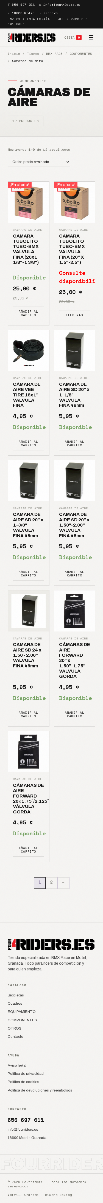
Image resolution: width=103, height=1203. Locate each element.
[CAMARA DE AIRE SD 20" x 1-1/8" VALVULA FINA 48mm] (74, 350)
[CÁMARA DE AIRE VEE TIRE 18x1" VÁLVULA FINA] (28, 350)
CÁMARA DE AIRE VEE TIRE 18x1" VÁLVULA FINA (27, 395)
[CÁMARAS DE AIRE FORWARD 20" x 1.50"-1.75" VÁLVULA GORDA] (74, 610)
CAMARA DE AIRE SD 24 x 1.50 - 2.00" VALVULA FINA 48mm (27, 655)
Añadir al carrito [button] (28, 313)
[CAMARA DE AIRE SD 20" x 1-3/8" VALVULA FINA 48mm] (28, 480)
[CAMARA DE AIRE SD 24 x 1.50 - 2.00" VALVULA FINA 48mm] (28, 610)
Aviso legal (17, 1065)
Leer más (74, 315)
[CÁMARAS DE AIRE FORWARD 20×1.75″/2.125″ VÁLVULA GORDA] (28, 751)
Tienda (33, 53)
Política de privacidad (26, 1073)
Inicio (14, 53)
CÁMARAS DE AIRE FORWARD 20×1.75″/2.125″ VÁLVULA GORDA (31, 799)
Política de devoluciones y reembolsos (40, 1090)
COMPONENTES (81, 53)
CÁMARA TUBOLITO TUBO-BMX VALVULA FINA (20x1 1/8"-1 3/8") (26, 249)
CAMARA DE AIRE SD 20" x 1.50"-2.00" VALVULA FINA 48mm (74, 525)
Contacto (15, 1037)
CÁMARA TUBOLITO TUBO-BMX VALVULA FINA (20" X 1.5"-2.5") (72, 249)
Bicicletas (16, 995)
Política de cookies (23, 1082)
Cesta (72, 37)
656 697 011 (23, 4)
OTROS (14, 1028)
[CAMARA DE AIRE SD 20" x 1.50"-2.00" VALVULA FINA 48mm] (74, 480)
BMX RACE (54, 53)
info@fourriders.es (62, 4)
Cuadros (15, 1003)
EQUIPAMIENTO (22, 1012)
